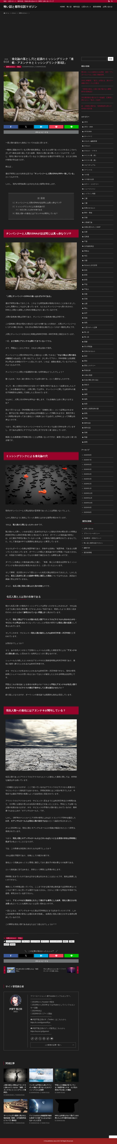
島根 (85, 318)
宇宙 (85, 284)
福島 (85, 399)
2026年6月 (88, 464)
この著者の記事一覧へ (53, 1045)
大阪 (85, 260)
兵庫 (85, 232)
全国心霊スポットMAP (92, 227)
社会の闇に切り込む (91, 380)
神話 (85, 389)
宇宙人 (19, 66)
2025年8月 (88, 512)
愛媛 (85, 342)
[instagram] (44, 1038)
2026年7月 (88, 460)
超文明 (6, 944)
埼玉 (85, 256)
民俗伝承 (87, 370)
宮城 (85, 299)
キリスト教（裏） (90, 160)
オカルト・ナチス (90, 151)
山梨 (85, 303)
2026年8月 (88, 455)
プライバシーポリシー (92, 533)
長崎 (85, 432)
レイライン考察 (89, 194)
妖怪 (85, 275)
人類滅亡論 (88, 222)
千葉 (85, 241)
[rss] (108, 1)
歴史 (85, 361)
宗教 (85, 294)
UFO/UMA (88, 131)
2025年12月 (88, 493)
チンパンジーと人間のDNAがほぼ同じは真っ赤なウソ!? (38, 203)
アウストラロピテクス (13, 941)
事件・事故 (88, 213)
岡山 (85, 308)
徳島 (85, 322)
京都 (85, 217)
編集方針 (87, 548)
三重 (85, 198)
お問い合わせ (88, 529)
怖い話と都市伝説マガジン (20, 6)
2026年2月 (88, 484)
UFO (86, 122)
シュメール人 (35, 941)
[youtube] (51, 1038)
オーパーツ (88, 136)
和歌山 (86, 251)
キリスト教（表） (90, 155)
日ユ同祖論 (88, 346)
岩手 (85, 313)
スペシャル (88, 170)
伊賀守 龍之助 (15, 1009)
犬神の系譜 (88, 375)
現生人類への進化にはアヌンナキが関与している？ (37, 213)
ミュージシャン (89, 189)
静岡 (85, 442)
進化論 (13, 944)
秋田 (85, 404)
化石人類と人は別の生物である (31, 210)
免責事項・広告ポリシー (92, 538)
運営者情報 (88, 552)
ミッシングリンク (55, 941)
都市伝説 (87, 423)
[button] (11, 127)
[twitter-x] (40, 1038)
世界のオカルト (10, 66)
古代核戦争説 (89, 246)
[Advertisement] (58, 32)
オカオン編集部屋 (90, 141)
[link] (32, 1038)
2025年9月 (88, 507)
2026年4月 (88, 474)
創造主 (65, 941)
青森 (85, 437)
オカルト (87, 146)
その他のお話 (89, 179)
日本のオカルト (89, 351)
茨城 (85, 418)
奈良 (85, 270)
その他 (86, 174)
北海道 (86, 236)
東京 (85, 356)
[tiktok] (47, 1038)
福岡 (85, 394)
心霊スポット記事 (90, 327)
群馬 (85, 413)
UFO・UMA (88, 127)
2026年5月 (88, 469)
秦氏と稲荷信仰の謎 (91, 409)
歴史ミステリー (89, 365)
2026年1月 (88, 488)
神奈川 (86, 385)
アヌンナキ (25, 941)
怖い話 (86, 332)
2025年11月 (88, 498)
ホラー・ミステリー (91, 184)
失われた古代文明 (90, 265)
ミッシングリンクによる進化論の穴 (30, 207)
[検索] (111, 1)
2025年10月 (88, 503)
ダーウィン (44, 941)
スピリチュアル (89, 165)
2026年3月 (88, 479)
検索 (110, 59)
